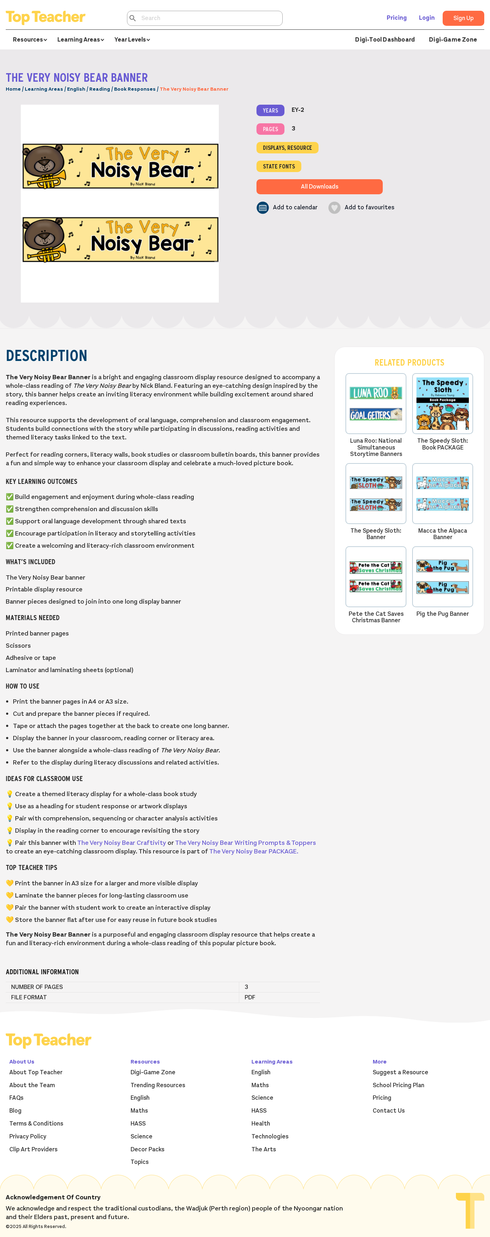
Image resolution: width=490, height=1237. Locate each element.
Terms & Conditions (36, 1124)
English (76, 89)
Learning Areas (44, 89)
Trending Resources (158, 1085)
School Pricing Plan (398, 1085)
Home (13, 89)
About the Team (32, 1085)
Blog (15, 1111)
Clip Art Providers (33, 1149)
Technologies (269, 1137)
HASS (138, 1124)
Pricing (397, 18)
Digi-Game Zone (453, 40)
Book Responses (135, 89)
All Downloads (319, 187)
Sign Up (463, 18)
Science (141, 1137)
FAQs (16, 1098)
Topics (140, 1162)
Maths (139, 1111)
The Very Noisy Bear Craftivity (121, 842)
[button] (286, 207)
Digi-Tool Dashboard (385, 40)
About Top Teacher (35, 1072)
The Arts (263, 1149)
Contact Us (389, 1111)
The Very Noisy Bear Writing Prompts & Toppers (245, 842)
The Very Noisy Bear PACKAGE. (253, 851)
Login (427, 18)
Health (260, 1124)
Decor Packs (147, 1149)
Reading (99, 89)
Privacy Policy (27, 1137)
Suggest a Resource (400, 1072)
